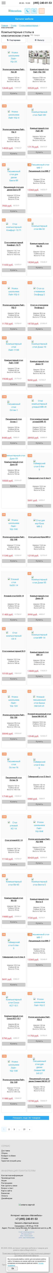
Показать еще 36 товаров (26, 1118)
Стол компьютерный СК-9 (13, 651)
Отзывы (4, 1158)
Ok (12, 1268)
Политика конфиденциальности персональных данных (26, 1253)
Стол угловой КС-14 (14, 840)
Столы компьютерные (28, 26)
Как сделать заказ (9, 1186)
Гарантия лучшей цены (11, 1161)
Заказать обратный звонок (27, 1223)
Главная (4, 26)
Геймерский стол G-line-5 (39, 478)
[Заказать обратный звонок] (27, 11)
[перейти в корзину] (42, 11)
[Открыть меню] (3, 3)
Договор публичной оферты (27, 1255)
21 (24, 1129)
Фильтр (39, 40)
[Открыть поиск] (34, 11)
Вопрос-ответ (7, 1188)
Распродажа (6, 1183)
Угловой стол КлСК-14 (14, 596)
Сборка (4, 1153)
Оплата (4, 1196)
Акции (4, 1181)
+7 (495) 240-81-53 (26, 1218)
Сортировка (13, 40)
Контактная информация (12, 1175)
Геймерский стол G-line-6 (39, 777)
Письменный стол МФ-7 (39, 171)
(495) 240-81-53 (42, 2)
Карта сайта (6, 1191)
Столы (13, 26)
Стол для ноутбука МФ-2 (39, 537)
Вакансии (5, 1193)
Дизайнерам (6, 1198)
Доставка (5, 1151)
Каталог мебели (24, 19)
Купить (13, 93)
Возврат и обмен (8, 1156)
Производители (8, 1178)
